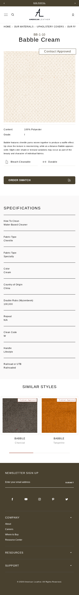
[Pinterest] (53, 499)
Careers (9, 529)
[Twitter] (66, 499)
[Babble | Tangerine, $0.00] (59, 415)
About (8, 524)
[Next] (75, 3)
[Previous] (4, 3)
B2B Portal (39, 3)
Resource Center (13, 540)
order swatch (19, 180)
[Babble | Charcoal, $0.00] (20, 415)
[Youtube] (25, 499)
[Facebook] (12, 499)
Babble (20, 438)
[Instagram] (39, 499)
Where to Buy (12, 534)
